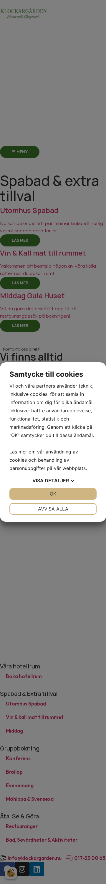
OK (53, 494)
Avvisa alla (53, 509)
